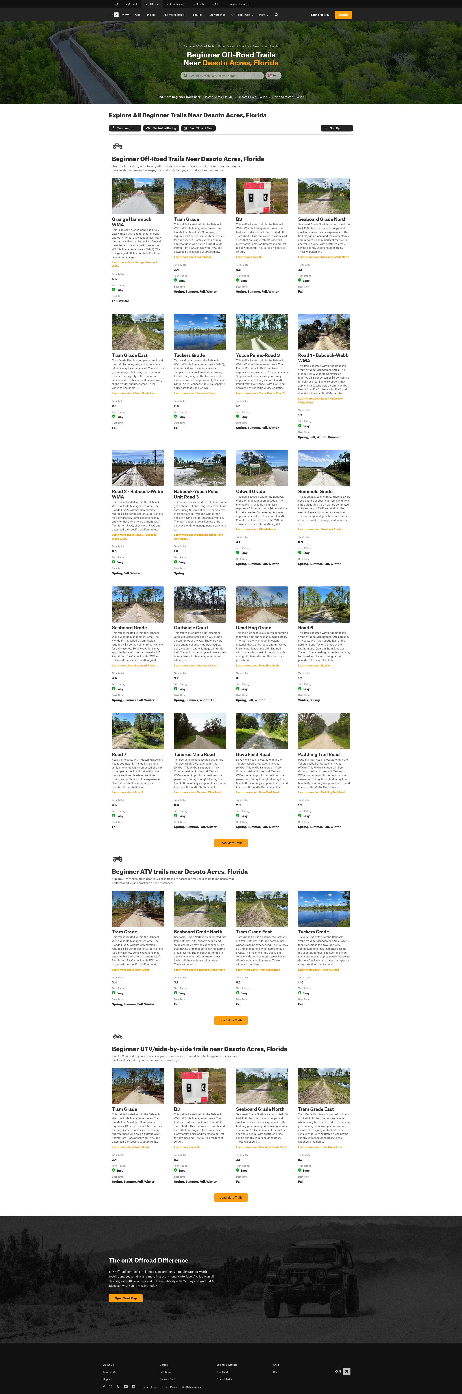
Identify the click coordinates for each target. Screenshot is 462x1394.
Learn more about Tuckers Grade (200, 377)
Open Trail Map (126, 1298)
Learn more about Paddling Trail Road (324, 771)
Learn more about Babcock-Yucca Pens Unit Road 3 (200, 513)
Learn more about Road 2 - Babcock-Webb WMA (138, 513)
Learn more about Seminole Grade (324, 513)
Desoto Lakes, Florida (252, 97)
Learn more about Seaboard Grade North (324, 241)
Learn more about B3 (262, 241)
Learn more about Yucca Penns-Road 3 (262, 377)
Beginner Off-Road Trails (199, 46)
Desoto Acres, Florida (218, 97)
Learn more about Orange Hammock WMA (138, 241)
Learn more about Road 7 (138, 771)
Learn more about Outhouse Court (200, 645)
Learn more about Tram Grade (200, 241)
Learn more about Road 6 (324, 645)
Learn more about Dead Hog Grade (262, 645)
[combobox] (225, 75)
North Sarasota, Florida (288, 97)
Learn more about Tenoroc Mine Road (200, 771)
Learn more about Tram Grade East (138, 377)
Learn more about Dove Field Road (262, 771)
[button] (125, 128)
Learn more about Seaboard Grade (138, 645)
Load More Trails (231, 843)
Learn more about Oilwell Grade (262, 513)
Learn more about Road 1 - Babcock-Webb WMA (324, 377)
